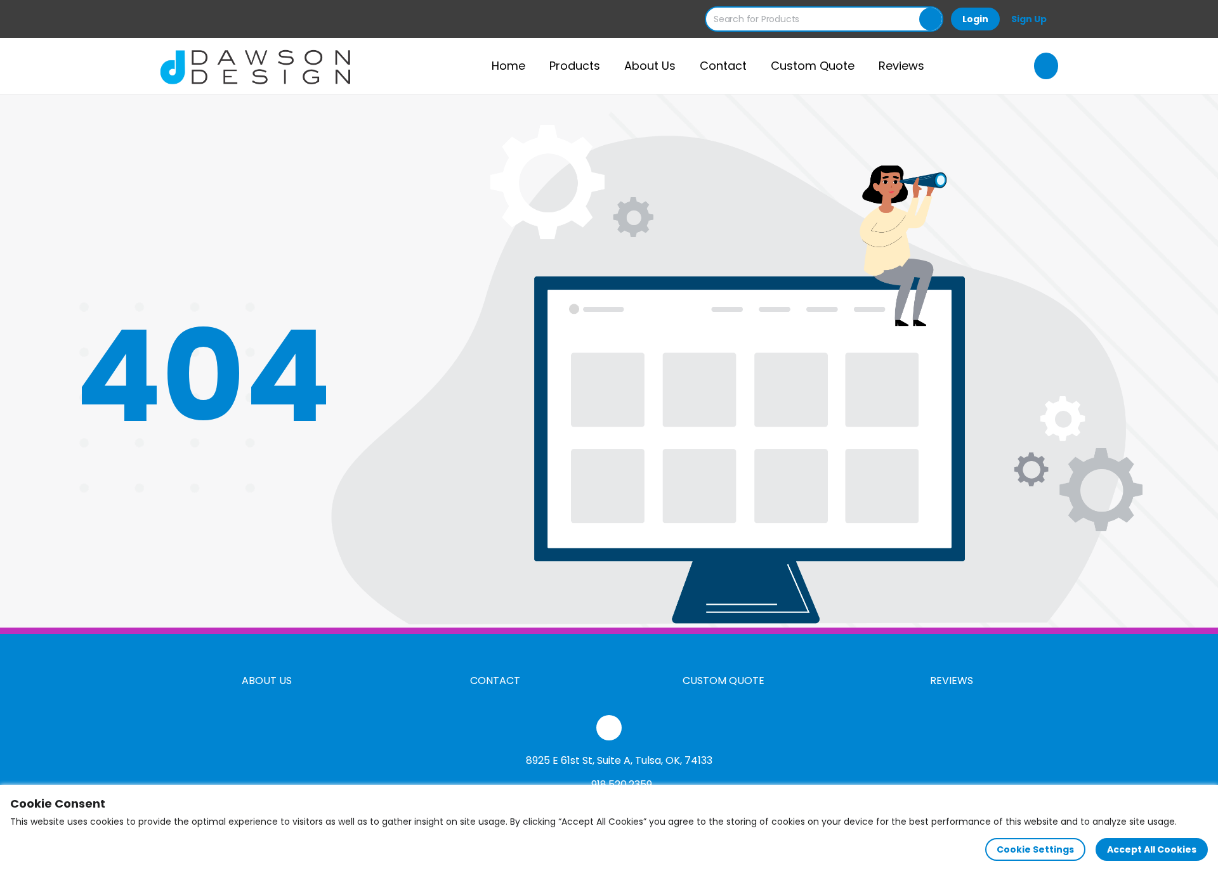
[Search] (930, 19)
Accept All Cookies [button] (1151, 849)
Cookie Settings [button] (1035, 849)
